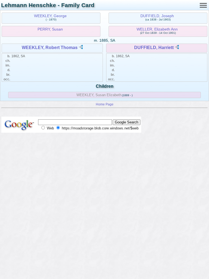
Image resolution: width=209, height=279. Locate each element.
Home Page (104, 104)
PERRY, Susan (50, 29)
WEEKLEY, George (50, 16)
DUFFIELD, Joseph (157, 16)
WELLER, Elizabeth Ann (157, 29)
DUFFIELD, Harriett (154, 47)
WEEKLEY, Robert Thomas (50, 47)
